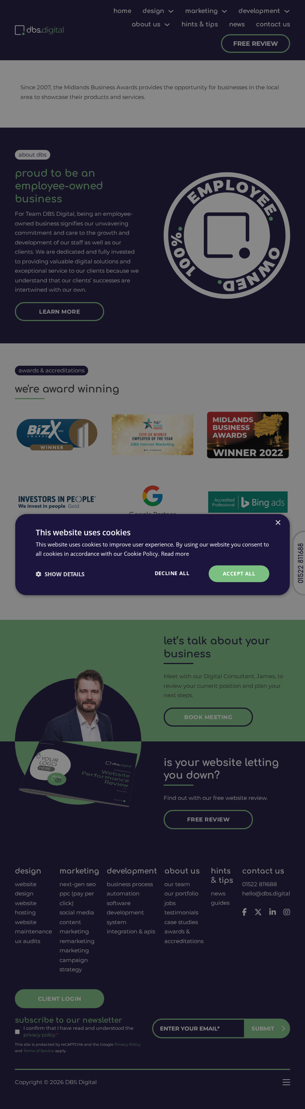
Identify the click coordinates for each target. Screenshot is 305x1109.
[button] (60, 574)
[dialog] (152, 554)
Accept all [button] (239, 573)
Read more (175, 553)
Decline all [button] (172, 573)
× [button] (277, 522)
